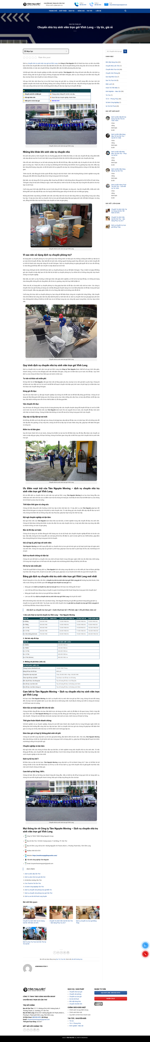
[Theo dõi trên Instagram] (24, 1029)
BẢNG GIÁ (81, 11)
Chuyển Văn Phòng (112, 73)
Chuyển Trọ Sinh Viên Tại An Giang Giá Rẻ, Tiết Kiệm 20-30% (34, 922)
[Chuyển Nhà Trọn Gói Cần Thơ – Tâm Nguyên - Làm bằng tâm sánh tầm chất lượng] (32, 4)
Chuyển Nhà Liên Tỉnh (112, 66)
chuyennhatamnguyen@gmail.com (118, 4)
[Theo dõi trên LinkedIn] (34, 1029)
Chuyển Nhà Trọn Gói (112, 69)
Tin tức (71, 1021)
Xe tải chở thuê (74, 999)
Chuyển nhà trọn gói (75, 992)
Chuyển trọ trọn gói (75, 996)
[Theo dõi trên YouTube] (37, 1029)
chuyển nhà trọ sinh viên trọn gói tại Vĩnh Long (43, 63)
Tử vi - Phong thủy (75, 1023)
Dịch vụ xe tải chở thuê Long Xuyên (36, 896)
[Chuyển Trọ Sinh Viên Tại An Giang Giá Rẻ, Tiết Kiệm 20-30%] (34, 912)
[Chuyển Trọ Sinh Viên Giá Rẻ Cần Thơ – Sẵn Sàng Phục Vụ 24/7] (61, 912)
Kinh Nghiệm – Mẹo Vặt (113, 91)
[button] (125, 10)
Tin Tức (108, 95)
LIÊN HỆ (98, 11)
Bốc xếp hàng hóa (75, 1001)
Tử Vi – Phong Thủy (112, 99)
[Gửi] (125, 51)
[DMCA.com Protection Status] (98, 1004)
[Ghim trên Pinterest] (64, 952)
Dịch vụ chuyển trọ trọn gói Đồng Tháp (118, 226)
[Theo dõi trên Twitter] (27, 1029)
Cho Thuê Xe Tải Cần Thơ (33, 883)
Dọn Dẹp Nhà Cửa (111, 77)
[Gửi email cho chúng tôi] (31, 1029)
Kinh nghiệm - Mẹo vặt (76, 1026)
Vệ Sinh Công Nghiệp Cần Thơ (34, 887)
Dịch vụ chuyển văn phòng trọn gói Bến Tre (38, 890)
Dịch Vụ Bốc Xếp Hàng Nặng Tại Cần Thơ (118, 170)
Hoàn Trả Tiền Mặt (111, 88)
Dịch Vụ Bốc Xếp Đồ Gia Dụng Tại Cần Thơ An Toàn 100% (118, 118)
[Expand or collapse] (66, 51)
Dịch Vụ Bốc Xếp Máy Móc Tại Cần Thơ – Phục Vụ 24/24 (119, 153)
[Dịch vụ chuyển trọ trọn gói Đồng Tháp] (87, 912)
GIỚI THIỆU (63, 11)
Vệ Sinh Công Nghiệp (112, 102)
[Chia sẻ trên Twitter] (57, 952)
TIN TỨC (89, 11)
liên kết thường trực (77, 959)
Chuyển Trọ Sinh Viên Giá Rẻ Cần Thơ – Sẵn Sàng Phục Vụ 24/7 (61, 922)
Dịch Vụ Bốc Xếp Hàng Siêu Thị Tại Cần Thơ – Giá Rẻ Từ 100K (118, 136)
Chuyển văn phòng (75, 994)
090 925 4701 (83, 4)
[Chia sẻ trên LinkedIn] (67, 952)
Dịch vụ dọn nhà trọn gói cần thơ (35, 877)
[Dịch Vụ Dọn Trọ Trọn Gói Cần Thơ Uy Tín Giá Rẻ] (34, 933)
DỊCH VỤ (71, 11)
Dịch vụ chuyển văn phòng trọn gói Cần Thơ (38, 893)
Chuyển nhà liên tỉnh (75, 1004)
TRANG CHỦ (53, 11)
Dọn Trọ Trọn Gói (75, 24)
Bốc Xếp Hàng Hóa (112, 62)
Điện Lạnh (109, 84)
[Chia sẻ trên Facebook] (54, 952)
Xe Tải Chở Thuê (111, 106)
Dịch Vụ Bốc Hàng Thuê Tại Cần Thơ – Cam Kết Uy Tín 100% (118, 186)
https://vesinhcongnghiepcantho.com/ (44, 855)
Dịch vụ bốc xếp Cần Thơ (32, 874)
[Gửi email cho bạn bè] (61, 952)
